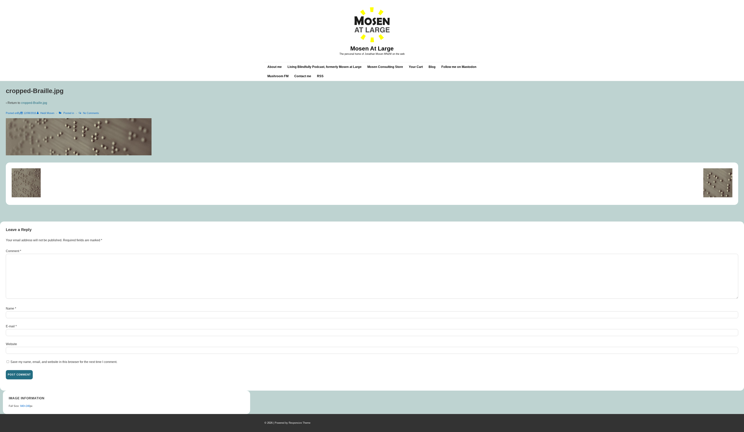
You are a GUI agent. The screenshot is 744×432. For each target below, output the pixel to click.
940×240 (25, 406)
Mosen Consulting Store (385, 66)
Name (10, 308)
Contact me (302, 76)
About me (274, 66)
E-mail (10, 326)
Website (11, 344)
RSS (320, 76)
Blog (432, 66)
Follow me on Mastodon (458, 66)
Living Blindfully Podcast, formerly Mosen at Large (325, 66)
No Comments (91, 113)
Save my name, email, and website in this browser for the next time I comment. (63, 362)
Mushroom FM (277, 76)
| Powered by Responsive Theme (291, 422)
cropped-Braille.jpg (34, 102)
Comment (13, 251)
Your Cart (416, 66)
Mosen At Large (372, 48)
